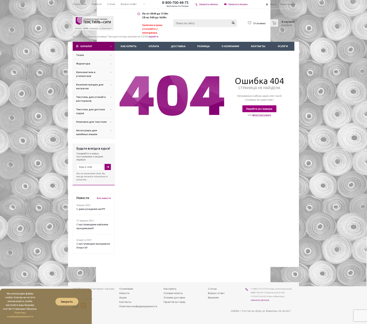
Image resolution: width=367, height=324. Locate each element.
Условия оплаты (173, 293)
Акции (123, 297)
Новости (124, 293)
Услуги (283, 46)
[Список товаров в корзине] (283, 25)
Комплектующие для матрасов (89, 86)
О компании (230, 46)
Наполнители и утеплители (85, 74)
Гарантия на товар (174, 302)
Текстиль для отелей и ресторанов (91, 99)
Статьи (212, 288)
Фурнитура (83, 63)
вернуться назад (261, 115)
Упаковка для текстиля (91, 121)
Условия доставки (174, 297)
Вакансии (213, 297)
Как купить (129, 46)
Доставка (178, 46)
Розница (203, 46)
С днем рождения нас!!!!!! (90, 209)
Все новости (104, 198)
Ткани (80, 55)
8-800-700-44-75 (175, 2)
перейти (153, 36)
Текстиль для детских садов (90, 111)
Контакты (258, 46)
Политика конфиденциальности (138, 306)
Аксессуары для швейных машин (86, 132)
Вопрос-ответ (216, 293)
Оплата (154, 46)
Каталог (86, 46)
